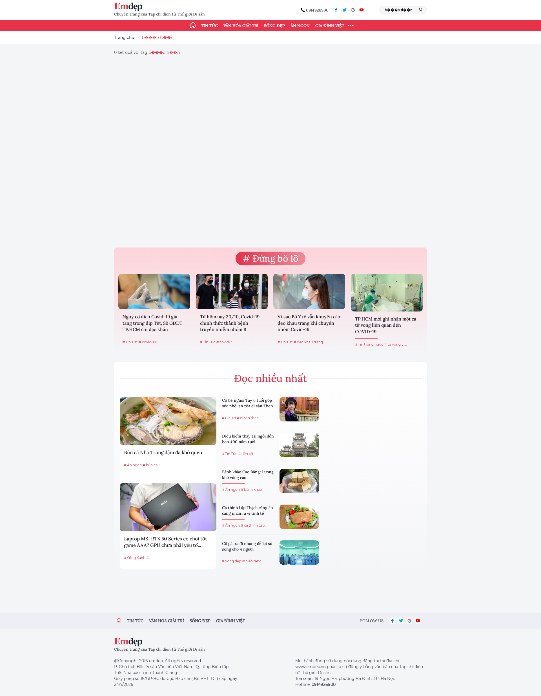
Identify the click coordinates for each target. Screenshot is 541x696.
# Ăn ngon (133, 465)
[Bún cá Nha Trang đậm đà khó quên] (168, 421)
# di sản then (248, 418)
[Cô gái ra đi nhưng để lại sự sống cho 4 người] (299, 552)
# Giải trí (229, 418)
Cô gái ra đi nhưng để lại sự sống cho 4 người (247, 546)
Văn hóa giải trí (240, 25)
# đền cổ (245, 454)
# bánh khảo (251, 489)
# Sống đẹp (231, 561)
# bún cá (150, 465)
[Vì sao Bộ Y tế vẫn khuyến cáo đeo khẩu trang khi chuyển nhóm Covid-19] (309, 291)
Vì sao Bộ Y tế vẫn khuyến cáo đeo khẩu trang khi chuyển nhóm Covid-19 (309, 323)
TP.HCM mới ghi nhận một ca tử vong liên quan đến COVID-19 (385, 325)
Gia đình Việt (329, 25)
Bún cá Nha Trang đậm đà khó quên (163, 452)
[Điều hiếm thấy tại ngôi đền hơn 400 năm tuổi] (299, 445)
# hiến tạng (251, 561)
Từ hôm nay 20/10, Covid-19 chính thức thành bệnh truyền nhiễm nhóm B (230, 323)
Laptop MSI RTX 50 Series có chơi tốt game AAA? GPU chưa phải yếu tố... (165, 542)
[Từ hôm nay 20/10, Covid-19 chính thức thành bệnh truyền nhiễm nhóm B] (232, 291)
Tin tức (209, 25)
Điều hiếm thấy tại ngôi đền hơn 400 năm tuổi (248, 439)
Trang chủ (124, 37)
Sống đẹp (274, 25)
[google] (353, 9)
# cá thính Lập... (254, 525)
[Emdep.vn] (129, 7)
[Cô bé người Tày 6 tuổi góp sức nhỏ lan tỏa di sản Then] (299, 409)
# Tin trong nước (369, 344)
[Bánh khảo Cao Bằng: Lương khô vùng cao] (299, 481)
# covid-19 (147, 342)
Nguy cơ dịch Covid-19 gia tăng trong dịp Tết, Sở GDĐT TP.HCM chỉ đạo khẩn (152, 323)
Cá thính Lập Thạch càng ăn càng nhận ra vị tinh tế (247, 510)
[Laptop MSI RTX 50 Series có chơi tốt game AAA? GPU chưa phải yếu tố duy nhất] (168, 507)
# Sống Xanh (134, 558)
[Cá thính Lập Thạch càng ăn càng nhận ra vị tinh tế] (299, 517)
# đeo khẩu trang (308, 342)
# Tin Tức (130, 342)
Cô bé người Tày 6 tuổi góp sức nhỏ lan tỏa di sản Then (247, 403)
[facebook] (336, 9)
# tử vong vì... (395, 344)
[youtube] (361, 9)
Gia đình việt (230, 620)
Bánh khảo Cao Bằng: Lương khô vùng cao (248, 474)
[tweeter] (344, 9)
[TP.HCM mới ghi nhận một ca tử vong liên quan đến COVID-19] (387, 292)
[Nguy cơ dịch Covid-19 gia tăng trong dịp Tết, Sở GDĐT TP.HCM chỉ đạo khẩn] (154, 291)
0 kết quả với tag (147, 52)
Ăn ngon (300, 25)
